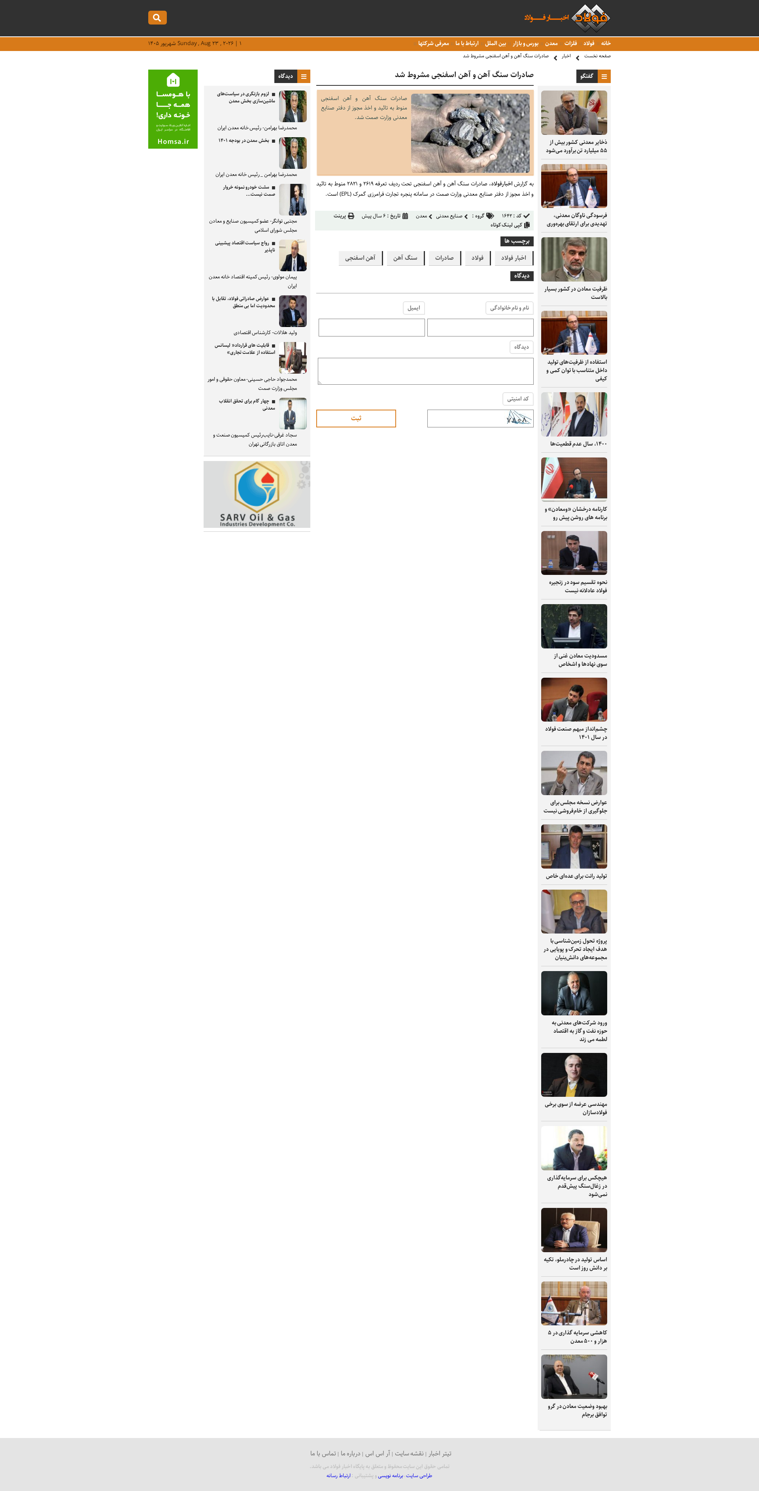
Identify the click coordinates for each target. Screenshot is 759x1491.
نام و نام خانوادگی (509, 308)
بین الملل (495, 43)
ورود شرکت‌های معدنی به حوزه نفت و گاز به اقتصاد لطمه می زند (579, 1031)
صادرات (444, 258)
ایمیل (414, 308)
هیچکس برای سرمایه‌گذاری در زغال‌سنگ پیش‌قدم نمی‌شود (577, 1186)
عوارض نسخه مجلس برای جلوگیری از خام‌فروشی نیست (575, 807)
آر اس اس (377, 1453)
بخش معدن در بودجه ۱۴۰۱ (244, 140)
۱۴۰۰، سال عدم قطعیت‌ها (578, 444)
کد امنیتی (518, 399)
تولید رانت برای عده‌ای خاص (576, 876)
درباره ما (351, 1453)
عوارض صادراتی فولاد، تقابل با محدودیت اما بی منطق (243, 302)
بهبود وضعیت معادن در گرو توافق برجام (577, 1410)
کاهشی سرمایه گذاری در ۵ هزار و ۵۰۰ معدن (577, 1337)
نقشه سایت (409, 1453)
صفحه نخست (597, 56)
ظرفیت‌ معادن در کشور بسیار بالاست (575, 293)
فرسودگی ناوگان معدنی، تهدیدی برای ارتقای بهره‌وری (577, 220)
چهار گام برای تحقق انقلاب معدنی (247, 404)
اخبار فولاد (513, 258)
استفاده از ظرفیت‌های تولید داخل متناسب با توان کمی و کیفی (576, 370)
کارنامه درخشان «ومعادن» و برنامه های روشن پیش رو (576, 513)
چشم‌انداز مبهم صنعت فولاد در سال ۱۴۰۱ (576, 733)
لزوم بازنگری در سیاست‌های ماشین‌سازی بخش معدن (246, 97)
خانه (605, 43)
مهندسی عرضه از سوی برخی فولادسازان (576, 1108)
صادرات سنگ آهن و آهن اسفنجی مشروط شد (506, 56)
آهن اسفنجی (360, 258)
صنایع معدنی (449, 216)
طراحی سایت (419, 1475)
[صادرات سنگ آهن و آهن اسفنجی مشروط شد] (470, 171)
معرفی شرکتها (433, 43)
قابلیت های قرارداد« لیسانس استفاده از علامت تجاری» (245, 349)
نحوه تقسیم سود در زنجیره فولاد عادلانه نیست (578, 586)
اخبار (566, 56)
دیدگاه (521, 347)
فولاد (589, 43)
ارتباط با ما (466, 43)
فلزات (570, 43)
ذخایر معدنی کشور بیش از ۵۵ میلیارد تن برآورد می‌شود (576, 146)
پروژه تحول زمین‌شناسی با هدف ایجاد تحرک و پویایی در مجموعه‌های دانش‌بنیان (575, 949)
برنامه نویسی (390, 1475)
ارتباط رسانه (339, 1475)
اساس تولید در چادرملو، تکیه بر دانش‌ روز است (575, 1264)
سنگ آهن (405, 258)
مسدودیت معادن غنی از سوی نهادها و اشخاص (580, 660)
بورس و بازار (525, 43)
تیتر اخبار (440, 1453)
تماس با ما (323, 1453)
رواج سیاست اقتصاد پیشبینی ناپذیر (245, 246)
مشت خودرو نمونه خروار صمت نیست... (249, 190)
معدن (551, 43)
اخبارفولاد (502, 184)
